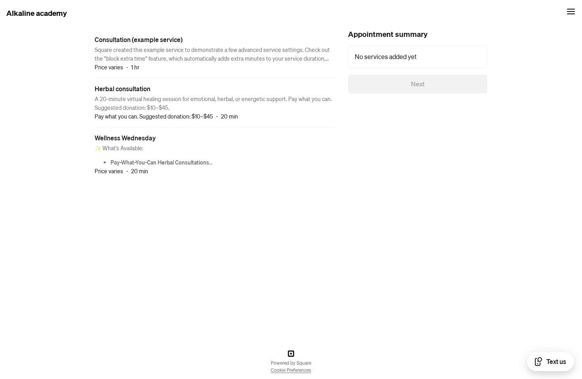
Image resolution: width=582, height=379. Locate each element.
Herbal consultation (122, 88)
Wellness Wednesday (125, 138)
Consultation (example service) (139, 39)
